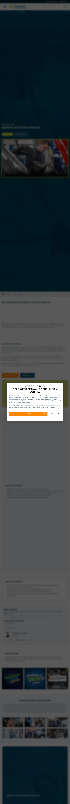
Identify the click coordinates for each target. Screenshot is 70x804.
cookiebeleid (14, 407)
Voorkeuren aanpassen (14, 417)
